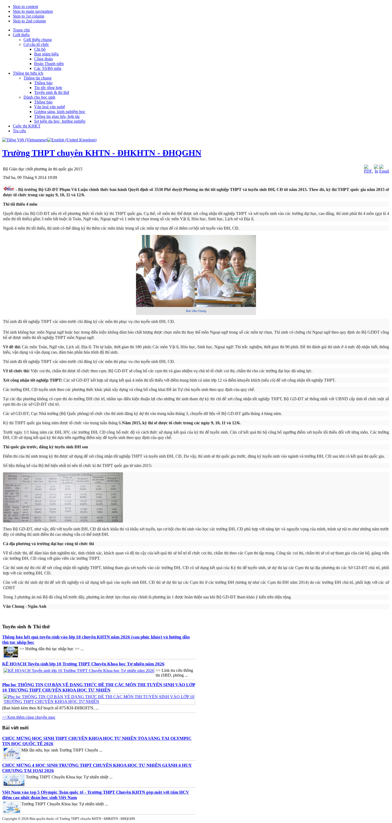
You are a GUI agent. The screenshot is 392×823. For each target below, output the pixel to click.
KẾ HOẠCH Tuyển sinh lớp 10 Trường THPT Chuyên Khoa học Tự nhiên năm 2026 (83, 663)
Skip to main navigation (33, 11)
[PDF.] (368, 171)
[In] (376, 171)
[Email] (384, 171)
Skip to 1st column (28, 16)
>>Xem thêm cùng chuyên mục (28, 717)
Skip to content (25, 6)
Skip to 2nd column (29, 21)
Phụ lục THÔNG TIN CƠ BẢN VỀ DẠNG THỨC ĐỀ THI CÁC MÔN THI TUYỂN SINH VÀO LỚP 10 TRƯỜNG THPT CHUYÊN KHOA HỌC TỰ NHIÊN (98, 687)
